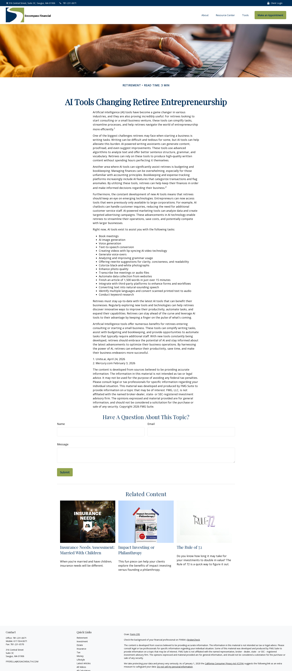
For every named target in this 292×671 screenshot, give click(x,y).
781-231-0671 (69, 3)
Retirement (82, 637)
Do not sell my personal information (175, 666)
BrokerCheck (193, 639)
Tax (78, 652)
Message (62, 444)
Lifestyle (81, 659)
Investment (82, 641)
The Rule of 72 (189, 547)
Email (151, 424)
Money (80, 656)
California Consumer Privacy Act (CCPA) (224, 663)
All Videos (81, 667)
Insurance (81, 648)
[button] (205, 15)
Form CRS (135, 634)
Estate (80, 645)
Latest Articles (84, 663)
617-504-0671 (20, 641)
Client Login (276, 3)
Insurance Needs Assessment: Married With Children (87, 549)
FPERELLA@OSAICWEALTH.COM (22, 661)
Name (61, 424)
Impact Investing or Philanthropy (136, 549)
